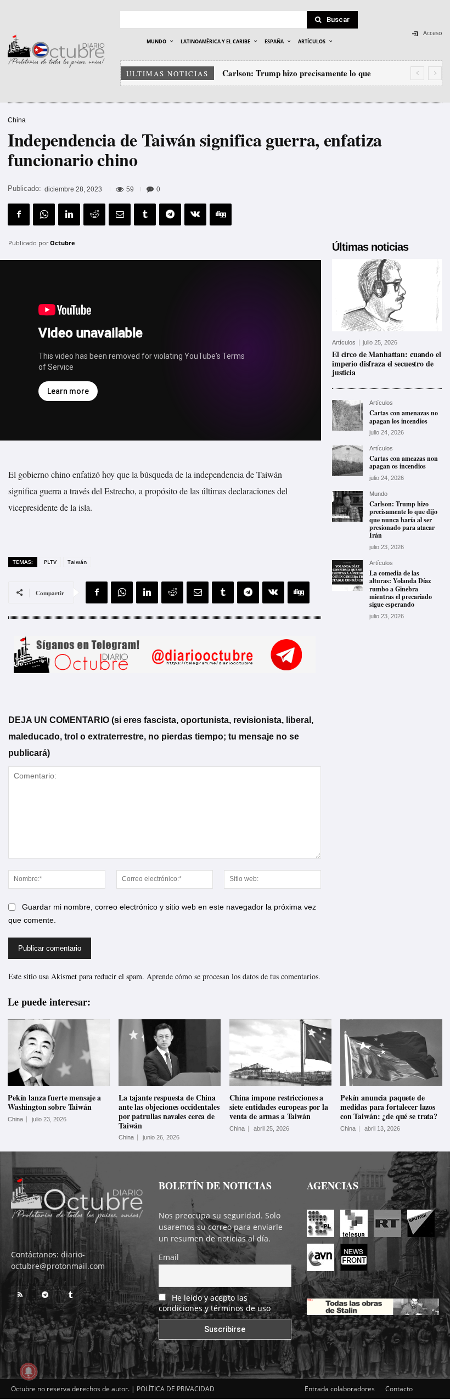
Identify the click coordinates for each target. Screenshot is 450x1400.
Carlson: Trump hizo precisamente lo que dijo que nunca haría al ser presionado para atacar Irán (403, 519)
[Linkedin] (69, 214)
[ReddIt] (94, 214)
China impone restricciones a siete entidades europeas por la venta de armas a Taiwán (278, 1107)
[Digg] (221, 214)
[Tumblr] (145, 214)
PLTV (50, 562)
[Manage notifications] (28, 1371)
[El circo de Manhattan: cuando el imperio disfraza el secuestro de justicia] (387, 295)
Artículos (344, 343)
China (17, 120)
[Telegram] (170, 214)
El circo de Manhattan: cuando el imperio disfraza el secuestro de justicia (386, 363)
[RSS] (20, 1294)
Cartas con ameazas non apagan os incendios (403, 462)
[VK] (195, 214)
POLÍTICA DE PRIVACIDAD (176, 1388)
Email (169, 1257)
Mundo (378, 494)
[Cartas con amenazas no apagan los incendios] (347, 415)
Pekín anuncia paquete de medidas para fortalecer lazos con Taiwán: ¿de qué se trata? (388, 1107)
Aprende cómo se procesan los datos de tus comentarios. (233, 976)
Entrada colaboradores (340, 1388)
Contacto (399, 1388)
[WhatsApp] (44, 214)
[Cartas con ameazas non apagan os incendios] (347, 460)
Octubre (62, 243)
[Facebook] (19, 214)
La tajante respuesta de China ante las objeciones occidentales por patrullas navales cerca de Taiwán (169, 1111)
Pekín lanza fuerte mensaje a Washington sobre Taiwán (54, 1102)
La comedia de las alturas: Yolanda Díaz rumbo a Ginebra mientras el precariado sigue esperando (400, 588)
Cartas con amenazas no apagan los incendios (403, 416)
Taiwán (77, 562)
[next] (435, 73)
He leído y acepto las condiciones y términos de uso (215, 1302)
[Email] (120, 214)
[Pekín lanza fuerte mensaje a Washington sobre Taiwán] (59, 1053)
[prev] (417, 73)
